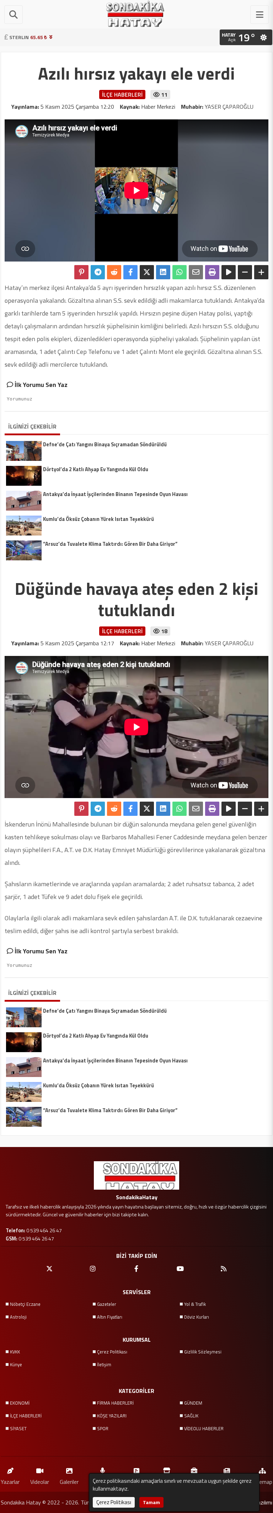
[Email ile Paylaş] (196, 272)
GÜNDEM (193, 1402)
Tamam (151, 1502)
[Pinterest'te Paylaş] (81, 272)
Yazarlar (10, 1481)
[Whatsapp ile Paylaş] (179, 272)
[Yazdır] (212, 272)
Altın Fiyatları (109, 1316)
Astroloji (18, 1316)
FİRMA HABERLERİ (115, 1402)
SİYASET (18, 1428)
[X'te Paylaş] (147, 272)
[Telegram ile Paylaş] (98, 272)
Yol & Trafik (195, 1304)
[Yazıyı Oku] (228, 272)
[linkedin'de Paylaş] (163, 272)
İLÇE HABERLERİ (26, 1415)
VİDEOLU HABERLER (204, 1428)
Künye (16, 1364)
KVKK (15, 1351)
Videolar (39, 1481)
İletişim (104, 1364)
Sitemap (262, 1481)
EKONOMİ (20, 1402)
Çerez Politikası (112, 1351)
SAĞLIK (191, 1415)
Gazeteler (106, 1304)
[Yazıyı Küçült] (245, 272)
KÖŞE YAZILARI (112, 1415)
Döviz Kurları (196, 1316)
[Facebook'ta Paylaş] (130, 272)
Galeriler (69, 1481)
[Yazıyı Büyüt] (261, 272)
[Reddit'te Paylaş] (114, 272)
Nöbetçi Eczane (25, 1304)
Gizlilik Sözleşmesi (202, 1351)
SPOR (102, 1428)
